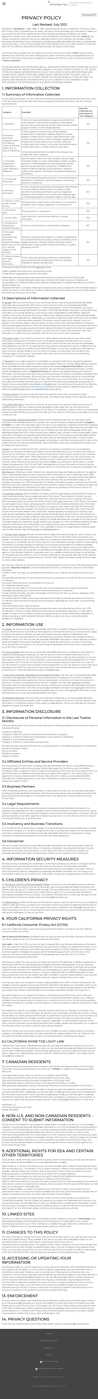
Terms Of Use (39, 1377)
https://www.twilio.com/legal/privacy (43, 670)
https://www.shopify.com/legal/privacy (39, 384)
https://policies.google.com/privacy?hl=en (20, 527)
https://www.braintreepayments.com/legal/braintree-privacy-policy (31, 389)
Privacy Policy (57, 1377)
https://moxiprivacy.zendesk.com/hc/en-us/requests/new (50, 965)
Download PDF (89, 15)
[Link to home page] (57, 4)
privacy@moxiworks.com (57, 897)
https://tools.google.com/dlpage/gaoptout (40, 529)
